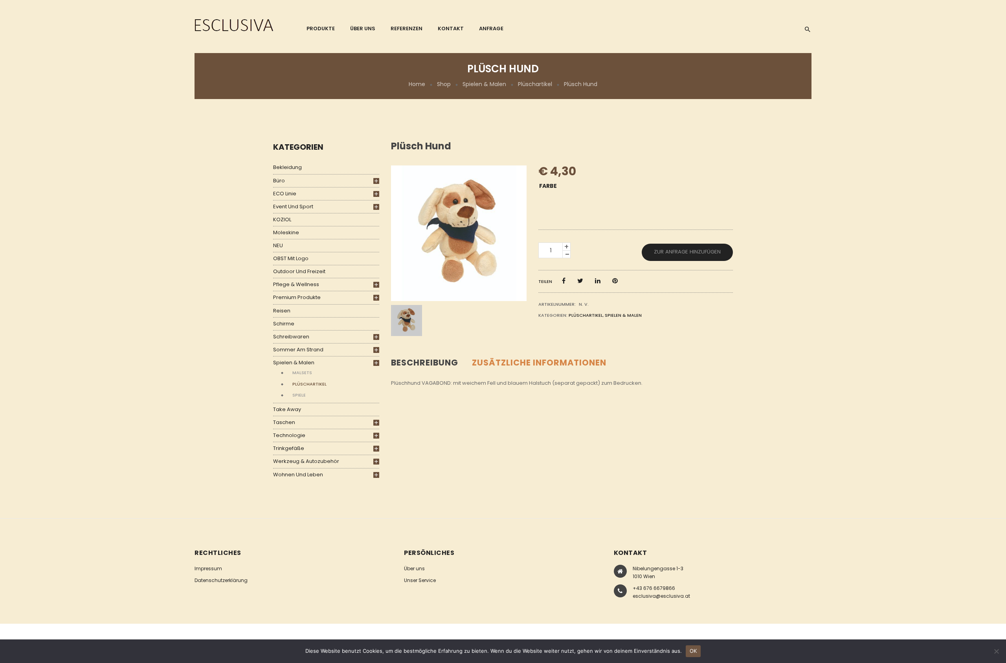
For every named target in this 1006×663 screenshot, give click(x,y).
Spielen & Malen (484, 84)
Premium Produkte (297, 297)
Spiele (299, 395)
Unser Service (420, 580)
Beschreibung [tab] (424, 362)
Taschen (284, 422)
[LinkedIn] (597, 280)
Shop (444, 84)
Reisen (281, 310)
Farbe (548, 186)
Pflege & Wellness (296, 284)
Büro (279, 180)
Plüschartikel (535, 84)
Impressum (208, 568)
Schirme (283, 323)
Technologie (289, 435)
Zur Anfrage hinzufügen (687, 251)
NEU (278, 245)
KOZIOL (282, 219)
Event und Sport (293, 206)
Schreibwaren (291, 336)
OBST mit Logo (290, 258)
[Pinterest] (615, 280)
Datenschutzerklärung (221, 580)
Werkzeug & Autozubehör (306, 461)
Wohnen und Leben (298, 474)
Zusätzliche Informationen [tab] (539, 362)
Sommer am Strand (298, 349)
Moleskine (286, 232)
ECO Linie (284, 193)
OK (693, 651)
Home (417, 84)
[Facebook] (563, 280)
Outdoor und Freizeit (299, 271)
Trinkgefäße (288, 448)
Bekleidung (287, 167)
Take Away (287, 409)
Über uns (414, 568)
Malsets (302, 372)
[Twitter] (580, 280)
